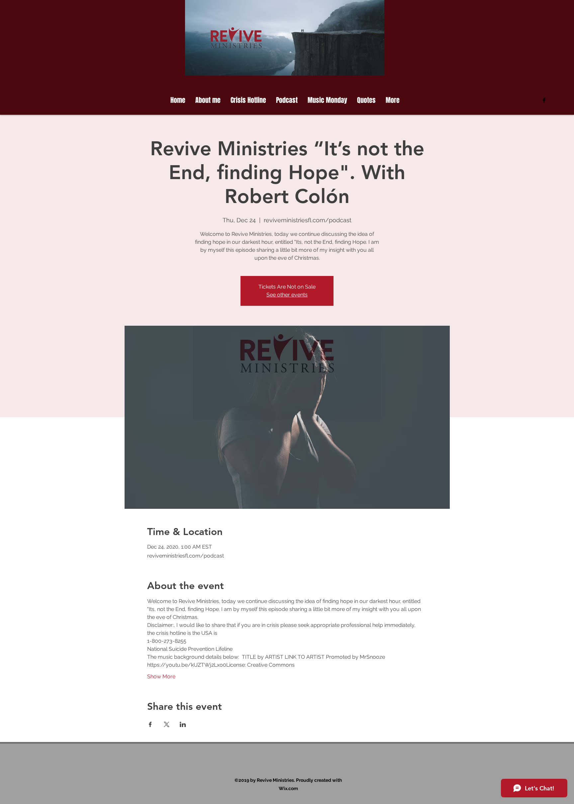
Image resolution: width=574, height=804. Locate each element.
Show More (161, 676)
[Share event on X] (166, 724)
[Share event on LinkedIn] (183, 724)
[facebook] (544, 100)
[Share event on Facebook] (150, 724)
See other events (287, 295)
